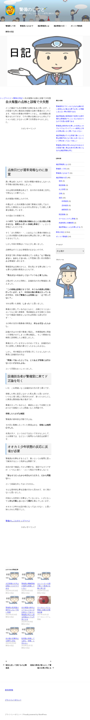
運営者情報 (9, 690)
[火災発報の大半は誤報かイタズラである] (12, 576)
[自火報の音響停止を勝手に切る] (12, 631)
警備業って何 (10, 26)
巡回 (60, 198)
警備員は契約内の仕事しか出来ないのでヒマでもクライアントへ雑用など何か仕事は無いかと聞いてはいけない (70, 128)
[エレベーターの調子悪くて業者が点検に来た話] (44, 576)
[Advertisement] (28, 146)
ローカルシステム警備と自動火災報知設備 (43, 610)
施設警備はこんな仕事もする (69, 227)
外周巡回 (65, 201)
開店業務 (62, 185)
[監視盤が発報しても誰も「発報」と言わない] (28, 631)
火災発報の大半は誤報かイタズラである (12, 586)
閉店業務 (62, 214)
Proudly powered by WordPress (35, 714)
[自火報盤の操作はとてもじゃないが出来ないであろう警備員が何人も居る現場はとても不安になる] (28, 600)
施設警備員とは (43, 26)
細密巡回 (65, 210)
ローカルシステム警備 (67, 219)
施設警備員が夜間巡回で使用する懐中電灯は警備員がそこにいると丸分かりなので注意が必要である (70, 118)
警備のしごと (32, 9)
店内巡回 (65, 205)
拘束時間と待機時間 (66, 223)
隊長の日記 (10, 32)
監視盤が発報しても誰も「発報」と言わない (28, 640)
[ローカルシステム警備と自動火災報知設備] (44, 600)
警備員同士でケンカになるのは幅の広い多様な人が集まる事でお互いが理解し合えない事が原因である (70, 109)
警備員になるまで (26, 26)
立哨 (60, 193)
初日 (60, 181)
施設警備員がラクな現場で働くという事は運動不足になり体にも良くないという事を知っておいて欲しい (70, 138)
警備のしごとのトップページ (18, 521)
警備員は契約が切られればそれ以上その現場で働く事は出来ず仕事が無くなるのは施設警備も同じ (70, 147)
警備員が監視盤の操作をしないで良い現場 (12, 610)
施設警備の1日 (59, 26)
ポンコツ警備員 (76, 26)
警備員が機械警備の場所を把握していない (28, 586)
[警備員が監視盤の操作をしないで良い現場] (12, 600)
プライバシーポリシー (13, 700)
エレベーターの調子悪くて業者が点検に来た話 (43, 586)
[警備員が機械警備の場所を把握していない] (28, 576)
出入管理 (62, 189)
